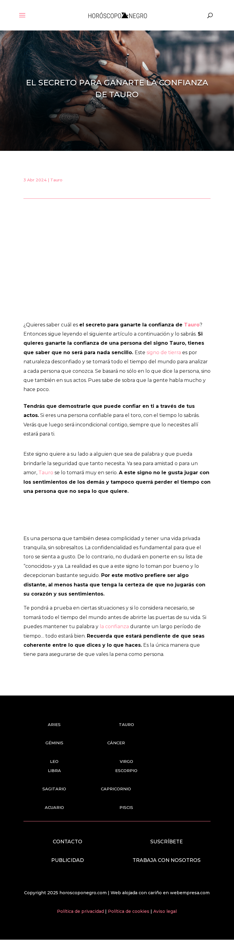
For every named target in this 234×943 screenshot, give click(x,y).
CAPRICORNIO (116, 788)
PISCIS (126, 807)
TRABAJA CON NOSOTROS (166, 860)
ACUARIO (54, 807)
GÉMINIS (54, 742)
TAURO (126, 724)
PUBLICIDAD (67, 860)
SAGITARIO (54, 788)
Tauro (56, 179)
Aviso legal (165, 911)
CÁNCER (116, 742)
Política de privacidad (81, 911)
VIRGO (126, 761)
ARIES (54, 724)
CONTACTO (67, 842)
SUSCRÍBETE (166, 842)
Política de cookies (129, 911)
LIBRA (54, 770)
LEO (54, 761)
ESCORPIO (126, 770)
